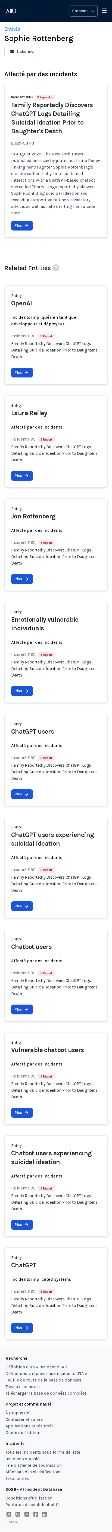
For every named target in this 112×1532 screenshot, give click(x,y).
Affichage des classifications (33, 1471)
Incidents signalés (23, 1458)
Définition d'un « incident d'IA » (36, 1366)
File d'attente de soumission (33, 1465)
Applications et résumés (29, 1425)
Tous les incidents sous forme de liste (42, 1452)
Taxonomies (17, 1478)
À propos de (17, 1412)
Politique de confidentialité (32, 1504)
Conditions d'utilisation (28, 1498)
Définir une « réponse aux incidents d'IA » (46, 1373)
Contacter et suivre (24, 1419)
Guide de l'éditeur (23, 1432)
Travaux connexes (22, 1386)
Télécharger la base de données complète (45, 1393)
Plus (18, 225)
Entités (12, 29)
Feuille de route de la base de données (43, 1380)
